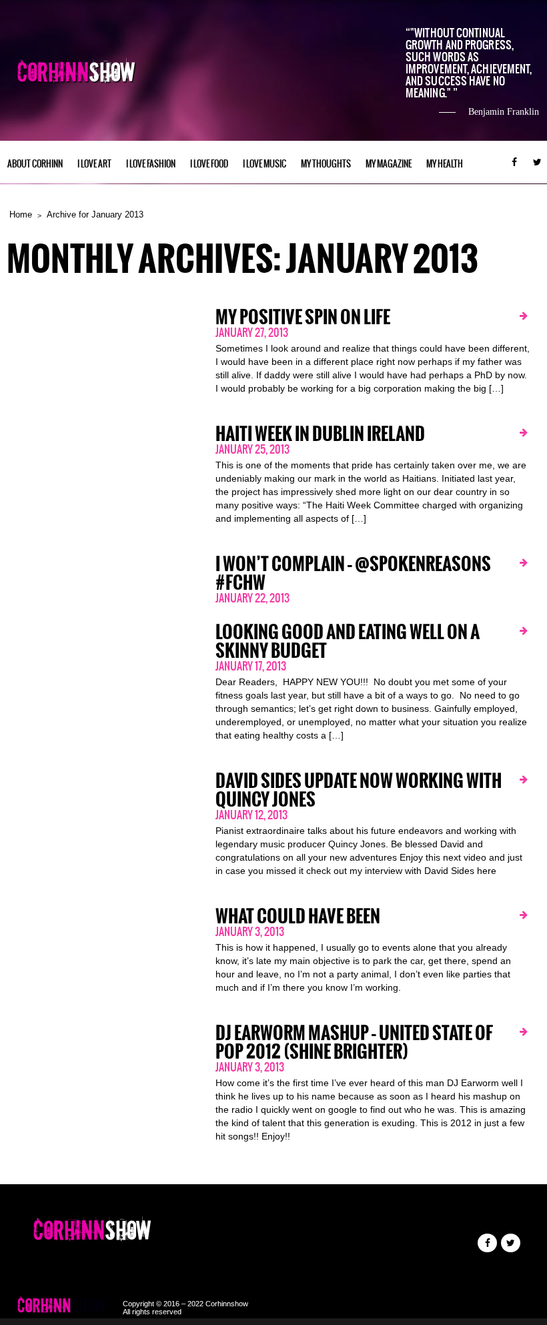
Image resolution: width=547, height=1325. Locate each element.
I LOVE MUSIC (264, 163)
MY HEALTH (444, 163)
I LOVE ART (94, 163)
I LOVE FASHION (150, 163)
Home (20, 214)
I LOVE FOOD (209, 163)
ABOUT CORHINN (35, 163)
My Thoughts (326, 163)
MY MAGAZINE (389, 163)
